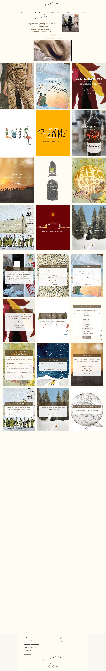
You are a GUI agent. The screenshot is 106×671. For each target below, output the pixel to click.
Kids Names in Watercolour (30, 640)
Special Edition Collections (30, 647)
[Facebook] (101, 335)
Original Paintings (28, 650)
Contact (61, 645)
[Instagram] (101, 331)
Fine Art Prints (27, 654)
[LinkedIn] (101, 340)
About (61, 641)
